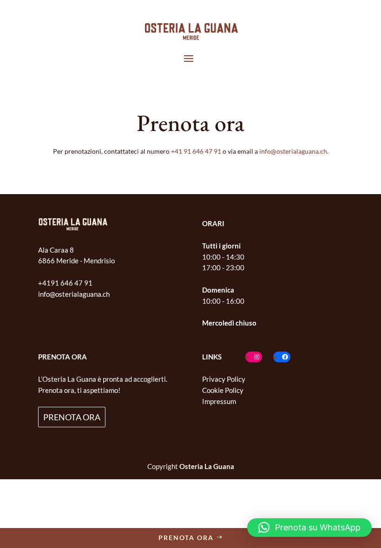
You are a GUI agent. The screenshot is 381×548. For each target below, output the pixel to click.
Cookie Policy (222, 390)
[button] (309, 527)
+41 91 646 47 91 (196, 151)
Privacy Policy (223, 379)
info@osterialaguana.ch (293, 151)
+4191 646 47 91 (65, 283)
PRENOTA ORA (71, 417)
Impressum (219, 401)
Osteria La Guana (206, 466)
